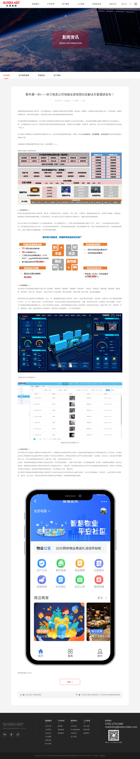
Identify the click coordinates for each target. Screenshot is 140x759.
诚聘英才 (86, 733)
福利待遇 (86, 729)
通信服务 (61, 733)
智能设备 (61, 729)
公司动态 (6, 75)
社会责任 (48, 733)
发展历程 (48, 740)
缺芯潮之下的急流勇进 (33, 695)
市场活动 (41, 75)
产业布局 (50, 4)
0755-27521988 (114, 723)
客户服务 (65, 4)
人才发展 (80, 4)
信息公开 (112, 4)
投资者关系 (96, 4)
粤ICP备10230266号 (85, 755)
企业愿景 (48, 736)
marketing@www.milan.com (121, 726)
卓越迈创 (102, 755)
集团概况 (35, 4)
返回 (69, 682)
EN (125, 4)
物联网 (60, 726)
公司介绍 (48, 726)
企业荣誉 (48, 729)
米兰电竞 (95, 755)
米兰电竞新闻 (24, 75)
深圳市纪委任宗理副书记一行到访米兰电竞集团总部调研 (101, 695)
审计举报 (48, 743)
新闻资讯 (74, 721)
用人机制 (86, 726)
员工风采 (57, 75)
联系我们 (108, 721)
